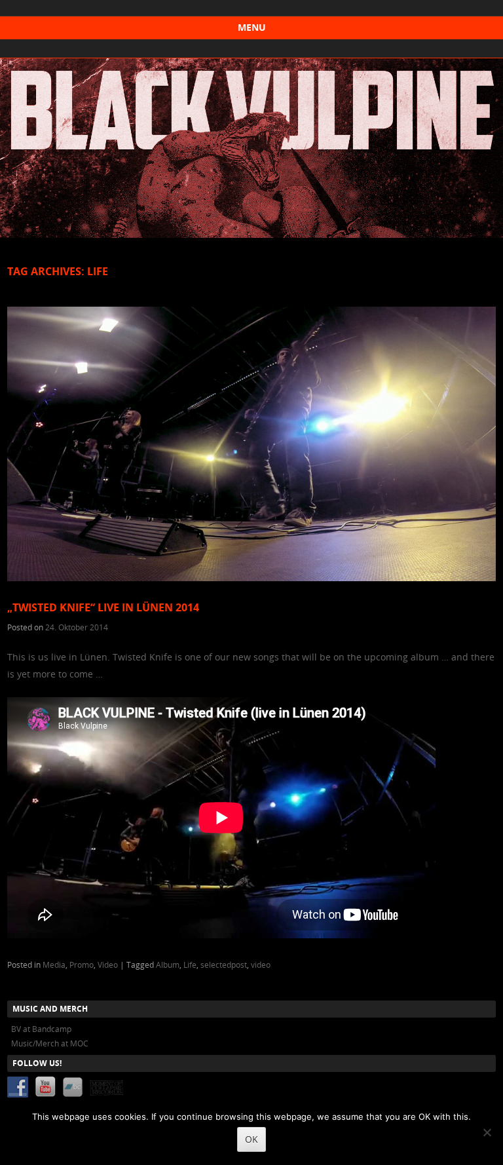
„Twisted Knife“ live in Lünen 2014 (103, 607)
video (260, 964)
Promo (81, 964)
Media (54, 964)
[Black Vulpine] (251, 234)
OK (251, 1139)
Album (167, 964)
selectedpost (223, 964)
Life (189, 964)
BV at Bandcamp (41, 1028)
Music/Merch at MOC (49, 1043)
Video (108, 964)
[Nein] (486, 1132)
